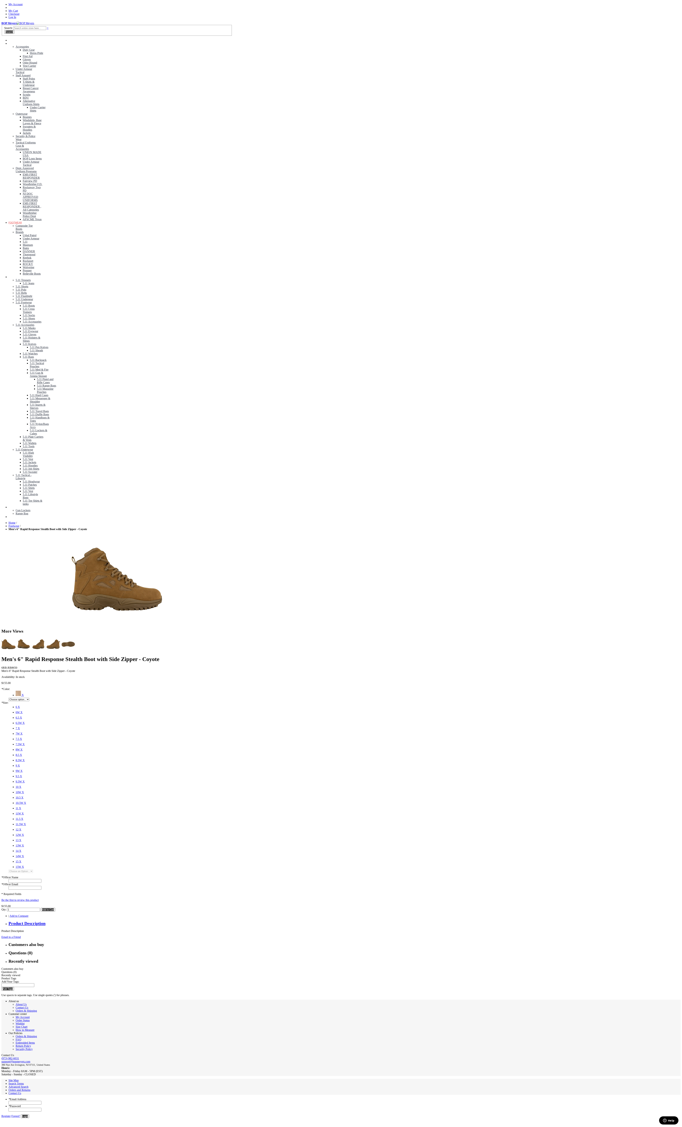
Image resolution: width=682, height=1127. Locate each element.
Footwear (14, 525)
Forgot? (15, 1116)
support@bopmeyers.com (15, 1061)
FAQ (18, 1039)
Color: (5, 689)
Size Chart (21, 1026)
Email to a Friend (11, 937)
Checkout (14, 13)
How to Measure (25, 1029)
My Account (16, 4)
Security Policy (24, 1049)
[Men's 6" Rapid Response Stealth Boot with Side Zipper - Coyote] (116, 579)
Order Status (23, 1020)
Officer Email (9, 884)
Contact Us (22, 1007)
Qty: (3, 909)
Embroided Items (25, 1042)
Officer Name (9, 877)
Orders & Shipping (26, 1010)
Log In (12, 17)
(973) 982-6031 (10, 1058)
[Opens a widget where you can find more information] (668, 1120)
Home (12, 522)
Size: (4, 702)
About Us (21, 1004)
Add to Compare (19, 915)
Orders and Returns (19, 1089)
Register (6, 1116)
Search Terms (16, 1083)
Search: (8, 27)
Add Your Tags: (10, 981)
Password (15, 1106)
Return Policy (23, 1045)
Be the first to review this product (20, 900)
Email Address (17, 1099)
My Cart (13, 10)
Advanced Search (18, 1086)
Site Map (14, 1080)
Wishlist (20, 1023)
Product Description (27, 923)
